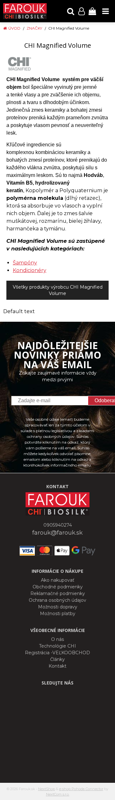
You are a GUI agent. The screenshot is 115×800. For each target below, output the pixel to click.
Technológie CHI (57, 646)
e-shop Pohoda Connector (81, 789)
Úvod (14, 28)
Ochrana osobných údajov (57, 600)
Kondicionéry (29, 270)
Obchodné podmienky (58, 587)
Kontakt (57, 666)
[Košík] (92, 11)
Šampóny (25, 263)
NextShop (46, 789)
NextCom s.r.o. (57, 794)
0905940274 (57, 525)
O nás (57, 639)
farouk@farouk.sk (57, 532)
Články (57, 659)
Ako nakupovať (57, 580)
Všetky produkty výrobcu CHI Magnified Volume (58, 290)
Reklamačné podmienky (57, 593)
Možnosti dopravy (57, 607)
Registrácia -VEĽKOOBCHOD (57, 653)
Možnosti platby (57, 613)
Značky (34, 28)
